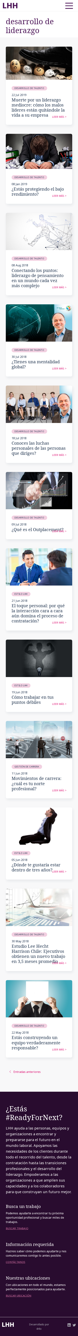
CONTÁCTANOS (15, 1262)
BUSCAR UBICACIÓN (18, 1295)
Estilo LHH (21, 593)
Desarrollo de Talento (29, 88)
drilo (39, 1328)
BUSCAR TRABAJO (17, 1228)
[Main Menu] (68, 4)
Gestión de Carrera (27, 766)
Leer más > (59, 116)
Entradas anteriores (27, 1072)
